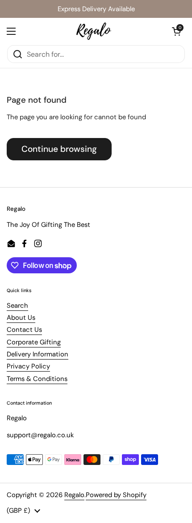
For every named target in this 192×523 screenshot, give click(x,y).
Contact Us (24, 329)
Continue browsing (59, 149)
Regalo (74, 494)
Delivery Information (37, 354)
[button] (176, 31)
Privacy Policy (28, 366)
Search (17, 305)
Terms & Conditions (37, 378)
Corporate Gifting (34, 342)
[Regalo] (93, 31)
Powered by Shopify (116, 494)
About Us (21, 317)
